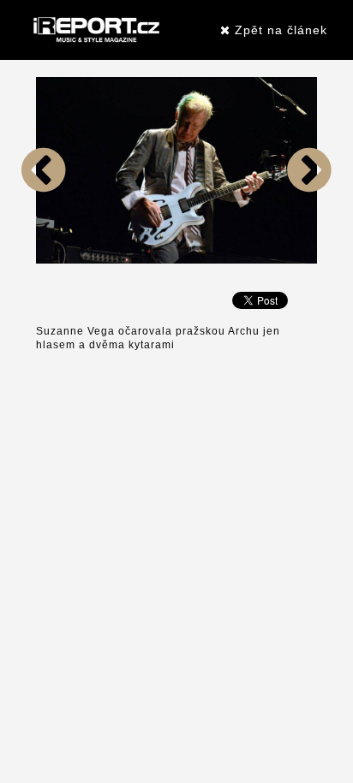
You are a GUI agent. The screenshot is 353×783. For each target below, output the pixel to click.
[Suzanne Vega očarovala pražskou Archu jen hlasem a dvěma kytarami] (43, 260)
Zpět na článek (278, 30)
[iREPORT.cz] (95, 30)
